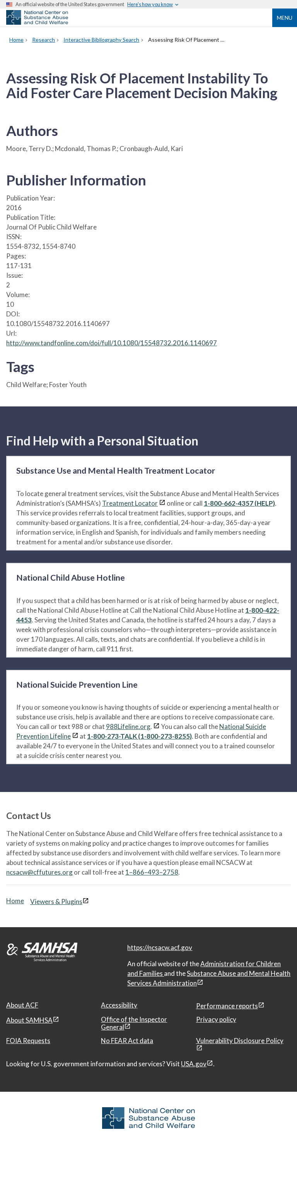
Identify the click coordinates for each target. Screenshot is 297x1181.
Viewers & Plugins (56, 901)
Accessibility (119, 1005)
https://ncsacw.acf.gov (159, 947)
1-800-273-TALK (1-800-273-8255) (139, 736)
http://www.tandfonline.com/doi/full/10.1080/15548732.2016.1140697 (111, 343)
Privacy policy (216, 1019)
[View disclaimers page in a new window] (162, 503)
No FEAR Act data (127, 1041)
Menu (284, 17)
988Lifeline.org (128, 726)
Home (15, 901)
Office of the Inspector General (134, 1023)
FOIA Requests (28, 1041)
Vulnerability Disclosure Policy (239, 1041)
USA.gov (194, 1064)
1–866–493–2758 (151, 872)
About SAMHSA (29, 1020)
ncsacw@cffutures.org (39, 872)
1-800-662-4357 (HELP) (239, 503)
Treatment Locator (130, 503)
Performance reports (227, 1006)
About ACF (22, 1005)
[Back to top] (275, 1159)
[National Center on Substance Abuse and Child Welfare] (37, 22)
